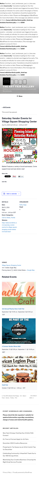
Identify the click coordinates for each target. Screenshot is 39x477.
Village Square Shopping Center (11, 265)
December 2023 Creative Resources (15, 443)
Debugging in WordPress (29, 15)
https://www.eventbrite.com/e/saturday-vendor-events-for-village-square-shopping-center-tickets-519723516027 (9, 227)
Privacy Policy (7, 472)
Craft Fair (5, 385)
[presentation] (19, 293)
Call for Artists (6, 217)
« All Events (6, 107)
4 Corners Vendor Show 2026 (11, 346)
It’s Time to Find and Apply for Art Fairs (16, 439)
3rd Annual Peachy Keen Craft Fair (13, 309)
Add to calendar (12, 194)
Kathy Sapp (23, 205)
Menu (20, 96)
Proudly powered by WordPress (22, 472)
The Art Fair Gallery (18, 86)
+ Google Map (30, 270)
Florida (13, 217)
